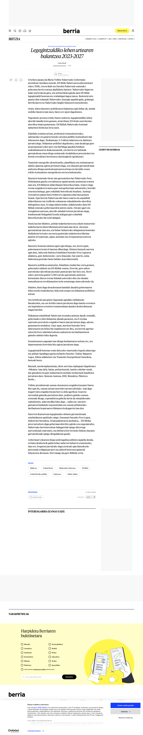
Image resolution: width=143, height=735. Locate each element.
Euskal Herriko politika (38, 474)
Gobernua (57, 474)
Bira (115, 39)
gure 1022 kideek (40, 707)
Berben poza (91, 39)
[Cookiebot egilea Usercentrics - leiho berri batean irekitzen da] (13, 730)
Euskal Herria (48, 468)
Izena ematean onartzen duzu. (39, 669)
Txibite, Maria (72, 474)
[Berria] (17, 696)
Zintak (130, 39)
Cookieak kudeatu (34, 731)
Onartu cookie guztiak (125, 705)
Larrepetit (102, 39)
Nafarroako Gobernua (67, 468)
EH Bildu (85, 468)
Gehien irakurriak (109, 149)
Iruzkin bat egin (37, 497)
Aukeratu (124, 711)
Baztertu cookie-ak (125, 718)
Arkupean (122, 39)
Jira (109, 39)
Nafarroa (33, 468)
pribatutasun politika (39, 669)
